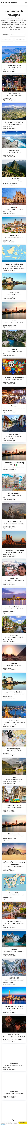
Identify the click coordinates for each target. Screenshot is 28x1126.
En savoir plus (3, 1124)
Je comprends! (22, 1122)
